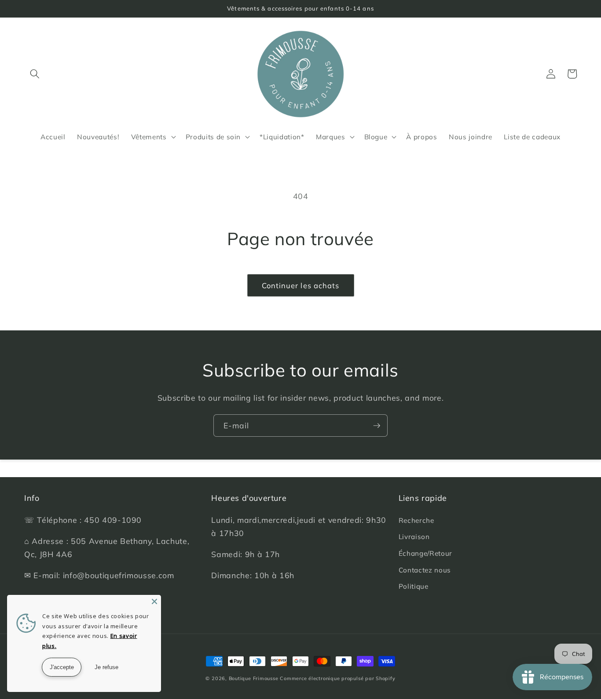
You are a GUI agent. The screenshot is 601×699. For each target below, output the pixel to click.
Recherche (416, 520)
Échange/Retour (425, 553)
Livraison (414, 536)
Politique (414, 586)
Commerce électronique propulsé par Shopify (337, 678)
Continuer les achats (301, 285)
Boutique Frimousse (254, 678)
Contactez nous (425, 570)
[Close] (154, 601)
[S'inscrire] (376, 425)
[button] (34, 73)
